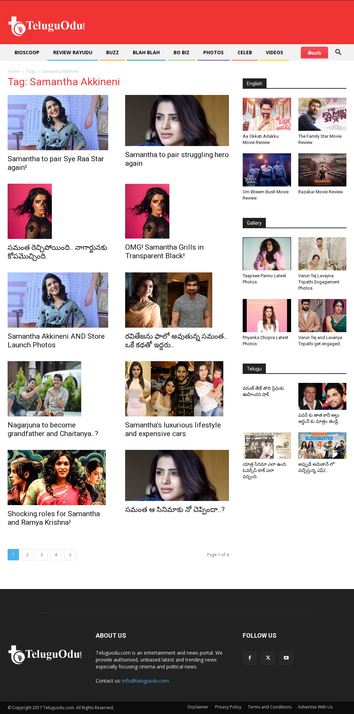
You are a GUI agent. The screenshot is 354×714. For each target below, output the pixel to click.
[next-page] (70, 554)
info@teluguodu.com (145, 680)
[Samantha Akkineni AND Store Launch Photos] (59, 300)
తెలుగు (314, 52)
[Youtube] (286, 658)
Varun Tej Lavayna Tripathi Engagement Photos (318, 282)
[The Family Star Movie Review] (322, 114)
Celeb (244, 52)
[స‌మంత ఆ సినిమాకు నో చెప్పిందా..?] (177, 475)
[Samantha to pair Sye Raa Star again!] (59, 122)
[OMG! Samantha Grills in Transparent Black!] (177, 211)
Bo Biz (181, 52)
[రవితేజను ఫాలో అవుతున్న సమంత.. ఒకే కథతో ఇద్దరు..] (177, 300)
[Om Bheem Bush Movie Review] (267, 169)
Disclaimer (198, 707)
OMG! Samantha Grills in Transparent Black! (164, 251)
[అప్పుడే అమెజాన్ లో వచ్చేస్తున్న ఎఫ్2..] (322, 445)
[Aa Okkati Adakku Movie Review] (267, 114)
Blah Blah (146, 52)
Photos (213, 52)
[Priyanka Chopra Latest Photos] (267, 315)
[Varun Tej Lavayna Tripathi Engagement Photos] (322, 253)
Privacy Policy (228, 707)
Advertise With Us (315, 707)
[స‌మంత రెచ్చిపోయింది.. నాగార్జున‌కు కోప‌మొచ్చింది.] (59, 211)
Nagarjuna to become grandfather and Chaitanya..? (53, 429)
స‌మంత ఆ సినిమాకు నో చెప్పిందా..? (175, 509)
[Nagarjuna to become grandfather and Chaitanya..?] (59, 388)
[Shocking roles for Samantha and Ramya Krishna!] (59, 477)
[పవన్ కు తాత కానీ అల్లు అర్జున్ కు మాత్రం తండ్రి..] (322, 396)
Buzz (112, 52)
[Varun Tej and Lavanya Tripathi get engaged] (322, 315)
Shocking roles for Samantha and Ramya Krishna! (54, 518)
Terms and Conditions (269, 707)
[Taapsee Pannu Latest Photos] (267, 253)
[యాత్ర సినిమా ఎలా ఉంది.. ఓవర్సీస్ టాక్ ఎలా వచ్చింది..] (267, 445)
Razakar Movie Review (320, 191)
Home (14, 71)
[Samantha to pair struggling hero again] (177, 120)
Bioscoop (27, 52)
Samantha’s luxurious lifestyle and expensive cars (173, 429)
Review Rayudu (72, 52)
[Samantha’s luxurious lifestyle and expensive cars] (177, 388)
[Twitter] (268, 658)
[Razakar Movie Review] (322, 169)
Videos (274, 52)
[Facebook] (250, 658)
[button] (338, 53)
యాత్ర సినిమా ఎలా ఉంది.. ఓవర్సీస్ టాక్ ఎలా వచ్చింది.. (265, 470)
